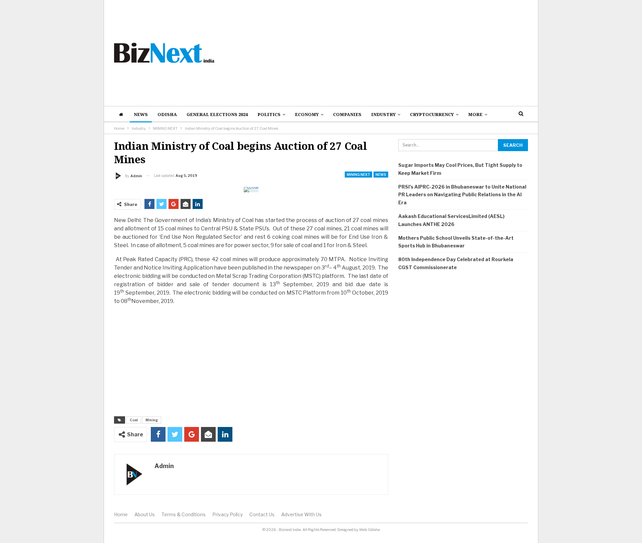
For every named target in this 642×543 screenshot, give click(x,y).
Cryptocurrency (432, 114)
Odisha (167, 114)
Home (121, 514)
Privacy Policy (227, 514)
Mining (151, 420)
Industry (383, 114)
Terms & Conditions (184, 514)
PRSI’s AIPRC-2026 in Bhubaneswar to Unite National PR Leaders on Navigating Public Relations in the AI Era (462, 195)
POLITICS (269, 114)
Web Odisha (369, 529)
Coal (134, 420)
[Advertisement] (391, 53)
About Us (144, 514)
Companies (347, 114)
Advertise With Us (301, 514)
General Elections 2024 (217, 114)
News (141, 114)
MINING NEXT (358, 175)
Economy (307, 114)
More (475, 114)
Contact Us (262, 514)
